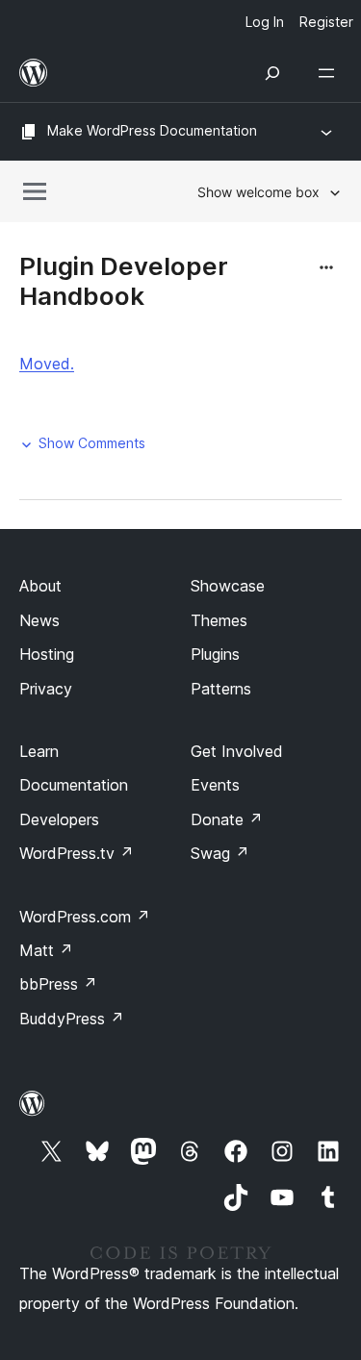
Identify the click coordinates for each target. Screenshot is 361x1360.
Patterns (221, 688)
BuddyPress (71, 1018)
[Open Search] (272, 73)
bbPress (58, 984)
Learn (39, 751)
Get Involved (237, 751)
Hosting (46, 654)
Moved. (46, 363)
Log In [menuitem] (264, 21)
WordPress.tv (76, 853)
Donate (227, 819)
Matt (46, 950)
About (40, 585)
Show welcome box (258, 192)
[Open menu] (330, 73)
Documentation (73, 784)
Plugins (215, 654)
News (39, 620)
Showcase (228, 585)
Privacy (45, 688)
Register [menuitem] (326, 21)
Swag (220, 853)
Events (215, 784)
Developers (59, 819)
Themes (219, 620)
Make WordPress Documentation (152, 130)
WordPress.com (84, 916)
